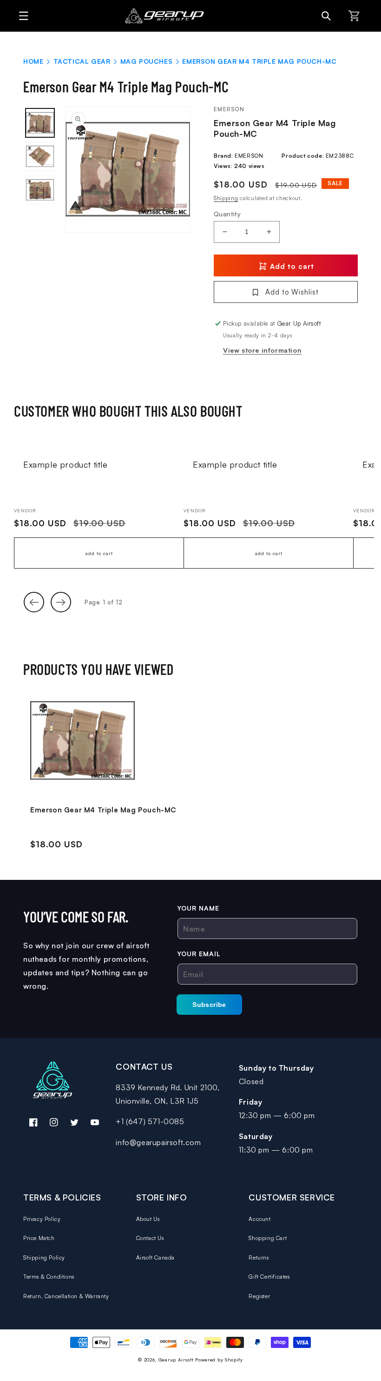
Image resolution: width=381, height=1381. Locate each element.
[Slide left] (34, 602)
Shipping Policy (44, 1257)
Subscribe (209, 1004)
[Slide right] (61, 602)
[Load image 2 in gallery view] (40, 156)
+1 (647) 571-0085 (150, 1121)
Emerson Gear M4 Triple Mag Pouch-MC (103, 809)
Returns (259, 1257)
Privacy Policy (41, 1218)
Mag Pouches (146, 61)
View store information (262, 350)
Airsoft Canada (155, 1257)
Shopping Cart (268, 1237)
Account (259, 1218)
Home (33, 61)
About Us (148, 1218)
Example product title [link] (65, 464)
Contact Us (150, 1237)
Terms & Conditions (48, 1276)
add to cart (99, 553)
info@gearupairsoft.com (158, 1142)
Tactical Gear (82, 61)
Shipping (226, 197)
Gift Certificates (269, 1276)
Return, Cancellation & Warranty (66, 1296)
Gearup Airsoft (176, 1359)
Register (259, 1296)
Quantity (227, 214)
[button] (21, 16)
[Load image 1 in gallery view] (40, 122)
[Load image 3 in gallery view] (40, 189)
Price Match (39, 1237)
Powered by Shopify (219, 1359)
